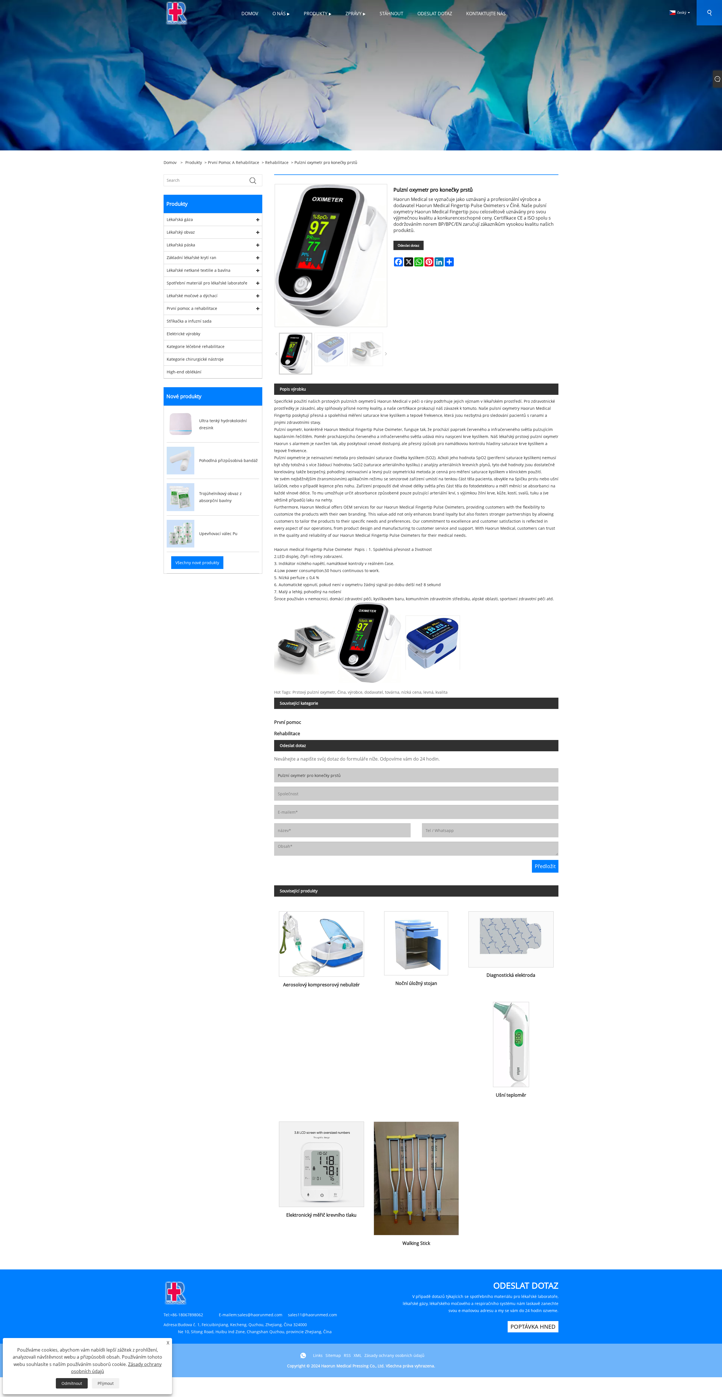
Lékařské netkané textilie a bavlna (198, 270)
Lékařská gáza (180, 219)
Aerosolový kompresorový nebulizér (321, 985)
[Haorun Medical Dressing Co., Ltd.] (177, 12)
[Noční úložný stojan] (416, 940)
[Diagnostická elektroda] (511, 936)
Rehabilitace (277, 162)
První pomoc (287, 722)
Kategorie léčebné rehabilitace (195, 346)
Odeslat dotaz (408, 245)
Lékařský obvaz (181, 232)
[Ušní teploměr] (511, 1042)
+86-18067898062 (186, 1314)
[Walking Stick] (416, 1176)
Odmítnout (71, 1383)
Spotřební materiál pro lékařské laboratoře (207, 283)
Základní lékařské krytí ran (191, 257)
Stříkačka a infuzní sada (189, 321)
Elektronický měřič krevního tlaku (321, 1215)
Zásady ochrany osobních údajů (394, 1355)
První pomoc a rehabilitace (233, 162)
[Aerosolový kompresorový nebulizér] (321, 941)
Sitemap (333, 1355)
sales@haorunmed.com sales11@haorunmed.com (287, 1314)
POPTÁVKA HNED (533, 1326)
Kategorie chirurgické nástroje (195, 359)
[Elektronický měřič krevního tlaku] (321, 1162)
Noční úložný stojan (416, 983)
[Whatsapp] (303, 1355)
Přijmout (106, 1383)
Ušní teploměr (511, 1095)
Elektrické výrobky (183, 333)
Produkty (193, 162)
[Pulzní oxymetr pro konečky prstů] (331, 255)
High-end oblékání (184, 372)
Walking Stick (416, 1243)
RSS (347, 1355)
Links (318, 1355)
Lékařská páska (181, 245)
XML (358, 1355)
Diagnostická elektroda (511, 975)
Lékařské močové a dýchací (192, 295)
